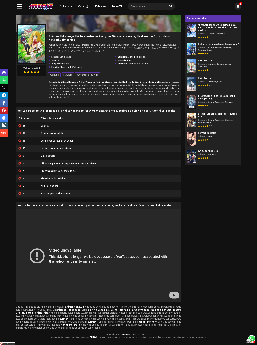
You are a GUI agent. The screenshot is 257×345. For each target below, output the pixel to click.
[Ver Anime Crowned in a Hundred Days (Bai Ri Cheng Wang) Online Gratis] (191, 101)
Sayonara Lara (206, 60)
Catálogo (84, 6)
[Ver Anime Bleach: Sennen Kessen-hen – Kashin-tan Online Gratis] (191, 120)
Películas (100, 6)
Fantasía (67, 74)
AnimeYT (117, 6)
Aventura (54, 74)
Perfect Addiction (208, 133)
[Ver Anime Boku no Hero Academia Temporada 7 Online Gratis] (191, 49)
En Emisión (66, 6)
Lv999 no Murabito (208, 151)
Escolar (218, 47)
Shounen (227, 47)
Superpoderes (205, 50)
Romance (221, 34)
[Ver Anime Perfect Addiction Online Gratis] (191, 139)
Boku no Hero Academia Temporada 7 (218, 44)
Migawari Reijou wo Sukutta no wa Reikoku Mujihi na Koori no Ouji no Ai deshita (218, 28)
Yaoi (210, 136)
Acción (211, 47)
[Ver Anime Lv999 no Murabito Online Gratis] (191, 156)
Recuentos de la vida (87, 74)
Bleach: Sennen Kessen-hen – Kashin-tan (218, 115)
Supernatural (204, 122)
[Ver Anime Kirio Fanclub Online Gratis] (191, 84)
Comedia (212, 82)
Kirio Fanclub (205, 78)
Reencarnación (224, 64)
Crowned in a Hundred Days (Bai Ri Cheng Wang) (217, 97)
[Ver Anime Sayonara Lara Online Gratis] (191, 66)
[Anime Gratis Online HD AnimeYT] (41, 6)
